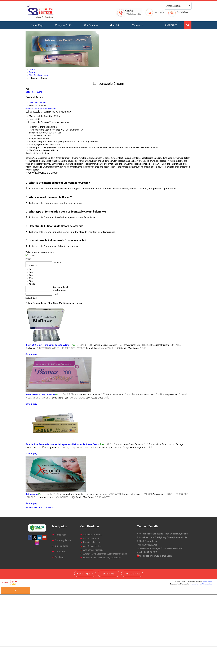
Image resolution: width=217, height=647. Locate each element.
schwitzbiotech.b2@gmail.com (156, 556)
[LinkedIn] (39, 539)
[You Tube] (44, 539)
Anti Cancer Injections (93, 550)
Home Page (37, 25)
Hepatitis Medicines (92, 542)
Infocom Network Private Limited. (201, 584)
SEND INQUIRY (32, 507)
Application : (56, 348)
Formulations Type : (103, 348)
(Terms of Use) (207, 581)
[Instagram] (37, 544)
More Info (115, 25)
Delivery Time (35, 136)
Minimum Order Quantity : (108, 345)
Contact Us (137, 25)
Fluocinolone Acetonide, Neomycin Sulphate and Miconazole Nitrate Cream (62, 444)
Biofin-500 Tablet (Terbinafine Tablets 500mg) (48, 345)
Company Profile (63, 25)
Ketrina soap (32, 494)
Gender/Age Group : (133, 348)
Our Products (91, 25)
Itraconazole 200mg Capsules (40, 394)
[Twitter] (34, 539)
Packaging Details (37, 144)
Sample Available (37, 138)
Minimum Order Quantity (40, 116)
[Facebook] (30, 539)
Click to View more (37, 102)
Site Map (59, 557)
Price (31, 119)
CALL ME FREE (46, 507)
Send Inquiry (171, 25)
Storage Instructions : (165, 345)
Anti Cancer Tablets (92, 546)
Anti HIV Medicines (92, 538)
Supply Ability (35, 133)
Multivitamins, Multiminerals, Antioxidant (102, 557)
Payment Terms (36, 130)
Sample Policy (35, 141)
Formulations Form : (136, 345)
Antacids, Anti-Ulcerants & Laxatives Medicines (105, 554)
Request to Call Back (35, 109)
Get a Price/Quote (34, 92)
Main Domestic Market (39, 150)
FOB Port (33, 127)
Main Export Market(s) (39, 147)
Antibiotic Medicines (92, 534)
